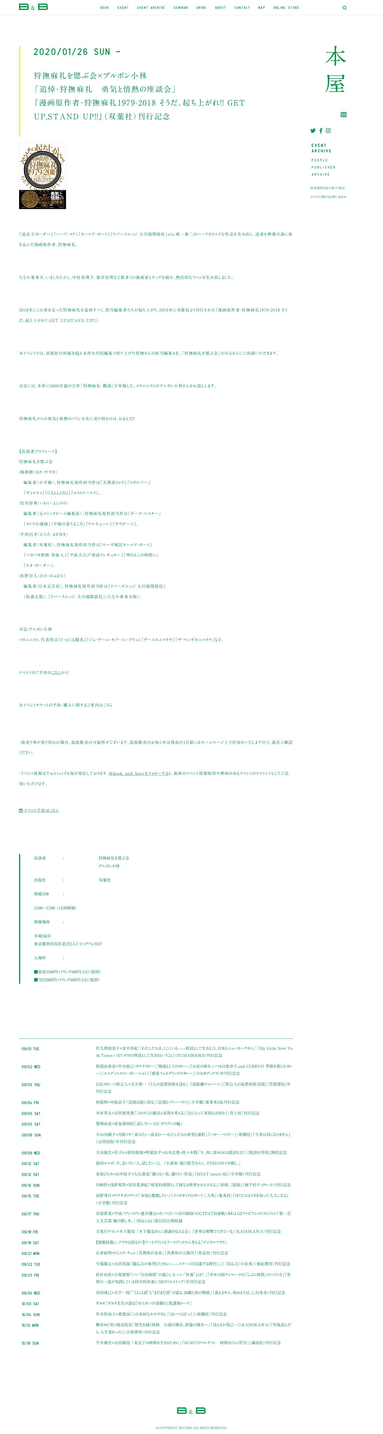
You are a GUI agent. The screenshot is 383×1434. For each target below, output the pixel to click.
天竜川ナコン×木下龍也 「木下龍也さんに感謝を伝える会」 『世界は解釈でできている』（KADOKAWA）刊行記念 (188, 1231)
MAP (262, 7)
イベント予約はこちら (41, 810)
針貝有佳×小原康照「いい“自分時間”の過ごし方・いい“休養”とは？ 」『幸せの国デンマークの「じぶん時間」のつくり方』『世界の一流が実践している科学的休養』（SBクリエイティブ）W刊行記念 (193, 1278)
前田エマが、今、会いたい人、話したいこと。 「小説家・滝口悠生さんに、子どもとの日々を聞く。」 (168, 1163)
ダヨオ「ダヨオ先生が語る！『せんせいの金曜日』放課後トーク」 (144, 1303)
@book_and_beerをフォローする (139, 773)
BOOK (105, 7)
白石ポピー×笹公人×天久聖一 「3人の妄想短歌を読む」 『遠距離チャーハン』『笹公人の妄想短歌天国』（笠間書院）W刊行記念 (193, 1087)
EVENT (123, 7)
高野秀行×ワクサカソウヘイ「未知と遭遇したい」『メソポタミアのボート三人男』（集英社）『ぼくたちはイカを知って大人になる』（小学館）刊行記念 (192, 1199)
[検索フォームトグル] (345, 8)
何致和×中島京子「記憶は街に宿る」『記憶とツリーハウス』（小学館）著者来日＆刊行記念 (168, 1102)
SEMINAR (181, 7)
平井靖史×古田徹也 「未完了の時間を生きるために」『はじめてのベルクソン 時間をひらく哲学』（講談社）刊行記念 (188, 1343)
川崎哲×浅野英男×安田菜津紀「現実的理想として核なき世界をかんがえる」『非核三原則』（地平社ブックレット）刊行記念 (193, 1185)
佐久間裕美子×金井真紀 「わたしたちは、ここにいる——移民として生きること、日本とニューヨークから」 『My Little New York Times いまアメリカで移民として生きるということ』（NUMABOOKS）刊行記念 (194, 1051)
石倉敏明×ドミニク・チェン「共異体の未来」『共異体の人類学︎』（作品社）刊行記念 (162, 1253)
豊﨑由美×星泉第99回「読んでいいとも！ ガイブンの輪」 (139, 1124)
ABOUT (221, 7)
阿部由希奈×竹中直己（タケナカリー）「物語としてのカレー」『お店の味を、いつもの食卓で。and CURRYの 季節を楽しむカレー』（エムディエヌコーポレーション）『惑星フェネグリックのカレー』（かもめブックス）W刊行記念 (194, 1069)
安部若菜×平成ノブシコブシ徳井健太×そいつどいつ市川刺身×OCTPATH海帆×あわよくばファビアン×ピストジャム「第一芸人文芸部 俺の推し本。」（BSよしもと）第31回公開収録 (193, 1216)
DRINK (202, 7)
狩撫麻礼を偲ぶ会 (114, 858)
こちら (56, 672)
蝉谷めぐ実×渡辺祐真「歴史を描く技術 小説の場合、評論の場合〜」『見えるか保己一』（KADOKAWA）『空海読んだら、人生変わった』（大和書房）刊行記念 (193, 1328)
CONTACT (242, 7)
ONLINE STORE (287, 7)
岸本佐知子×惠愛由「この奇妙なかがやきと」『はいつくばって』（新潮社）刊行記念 (161, 1314)
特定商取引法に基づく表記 (327, 188)
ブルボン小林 (109, 866)
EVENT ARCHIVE (151, 7)
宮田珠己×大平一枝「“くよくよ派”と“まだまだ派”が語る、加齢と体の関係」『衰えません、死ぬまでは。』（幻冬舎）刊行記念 (190, 1293)
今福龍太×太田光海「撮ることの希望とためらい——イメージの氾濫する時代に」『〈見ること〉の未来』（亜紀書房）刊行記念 (193, 1264)
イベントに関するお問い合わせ (328, 196)
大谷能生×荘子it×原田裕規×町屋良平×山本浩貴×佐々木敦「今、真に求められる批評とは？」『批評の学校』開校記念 (191, 1152)
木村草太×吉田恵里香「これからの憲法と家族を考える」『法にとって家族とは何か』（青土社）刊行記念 (178, 1113)
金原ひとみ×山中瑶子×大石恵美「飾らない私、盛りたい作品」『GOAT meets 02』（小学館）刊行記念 (178, 1174)
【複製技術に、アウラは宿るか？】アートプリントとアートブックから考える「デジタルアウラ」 (161, 1242)
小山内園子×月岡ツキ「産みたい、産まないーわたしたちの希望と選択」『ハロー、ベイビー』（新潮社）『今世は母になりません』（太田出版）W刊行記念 (193, 1138)
